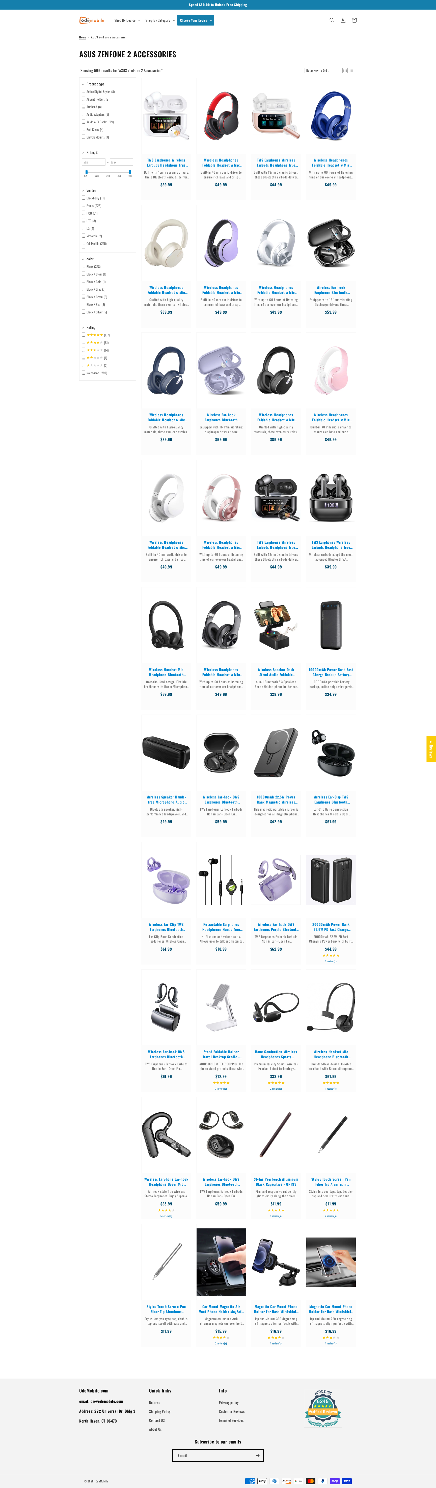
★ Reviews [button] (431, 749)
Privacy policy (228, 1402)
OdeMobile (102, 1481)
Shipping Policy (160, 1411)
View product (166, 120)
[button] (127, 20)
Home (82, 37)
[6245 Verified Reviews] (323, 1428)
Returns (154, 1402)
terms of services (231, 1420)
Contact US (157, 1420)
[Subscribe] (257, 1455)
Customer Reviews (232, 1411)
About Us (155, 1429)
